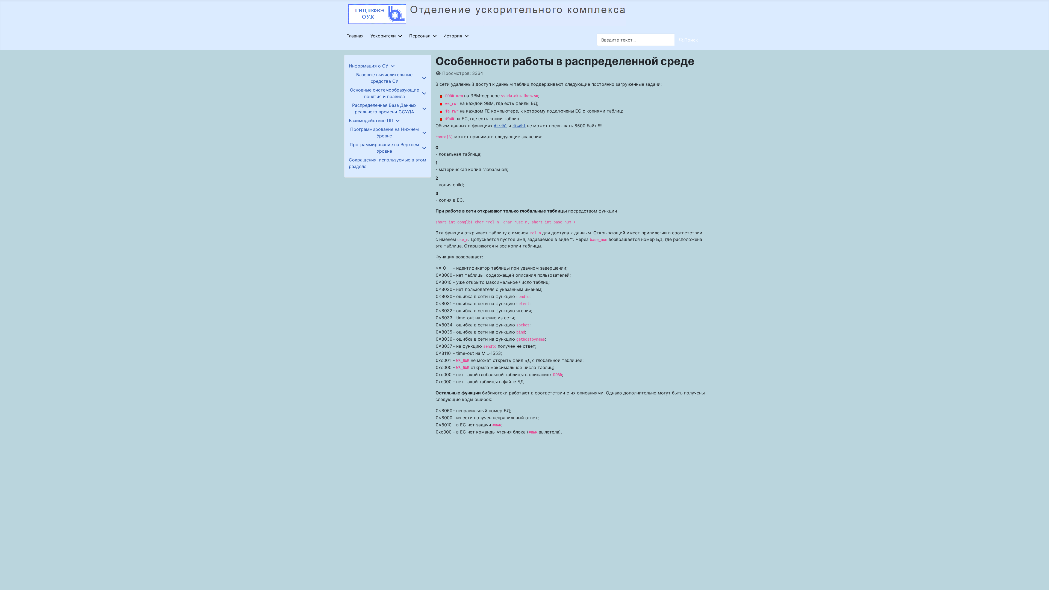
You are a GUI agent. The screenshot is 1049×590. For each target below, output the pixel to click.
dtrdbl (500, 126)
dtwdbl (519, 126)
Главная (355, 36)
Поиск (691, 40)
